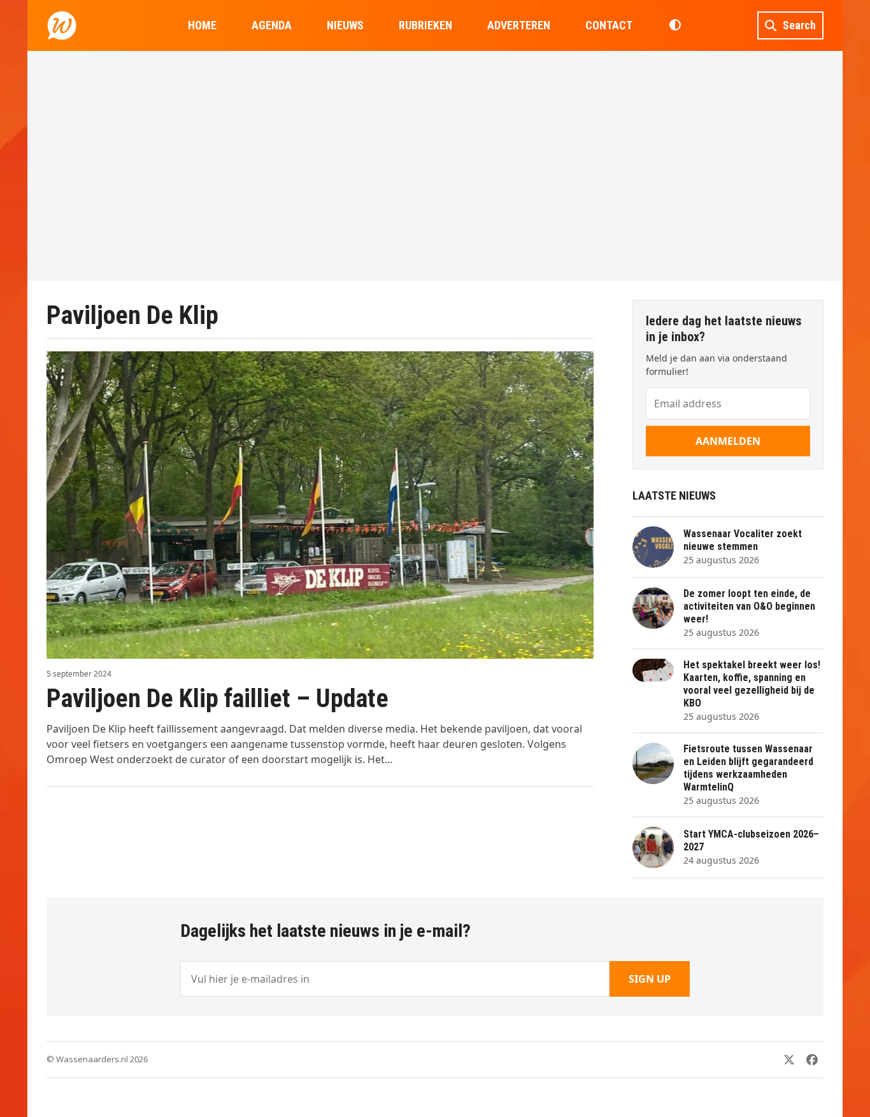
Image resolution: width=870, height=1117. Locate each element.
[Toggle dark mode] (674, 25)
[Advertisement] (435, 165)
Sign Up (650, 979)
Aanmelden (727, 441)
